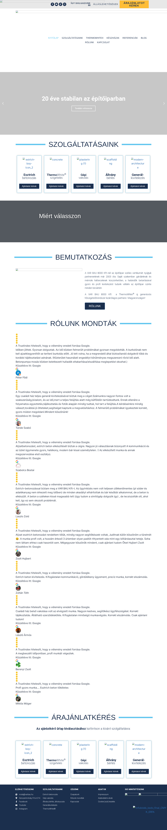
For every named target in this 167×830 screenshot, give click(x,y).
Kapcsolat (103, 42)
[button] (3, 103)
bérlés (111, 176)
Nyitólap (53, 38)
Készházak (113, 38)
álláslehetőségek (105, 4)
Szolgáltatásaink (72, 38)
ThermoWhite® (94, 38)
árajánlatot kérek (134, 4)
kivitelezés (138, 176)
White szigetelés (56, 176)
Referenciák (130, 38)
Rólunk (89, 42)
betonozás (29, 176)
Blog (144, 38)
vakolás (83, 176)
